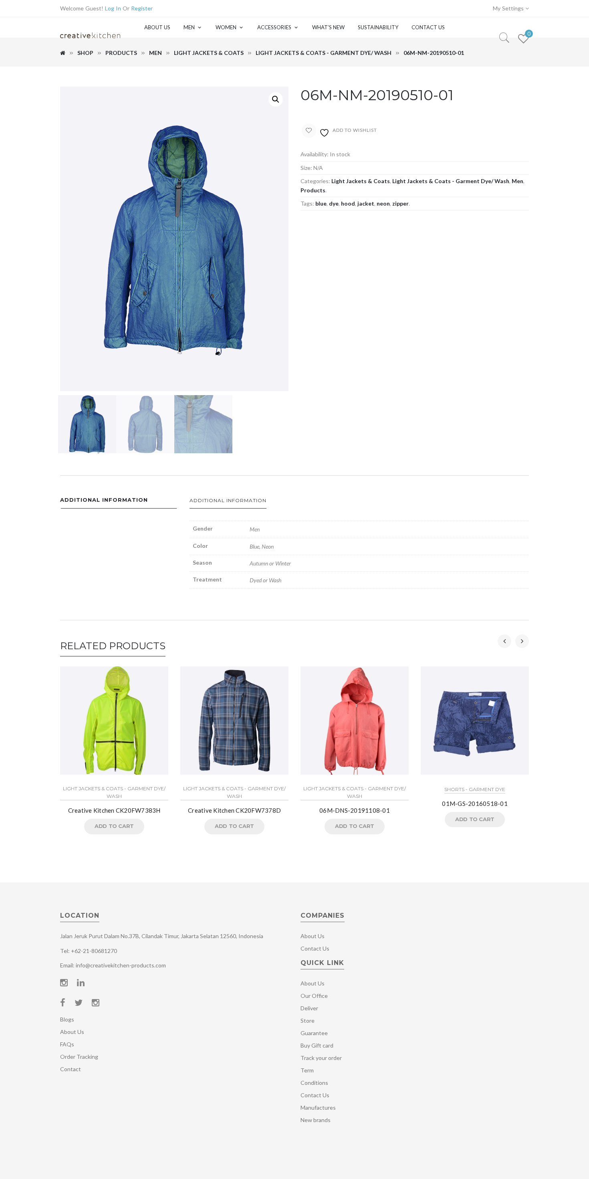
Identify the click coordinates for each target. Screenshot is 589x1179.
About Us (157, 27)
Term (307, 1070)
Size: (306, 167)
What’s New (328, 27)
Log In (113, 8)
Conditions (314, 1082)
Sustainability (378, 27)
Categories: (315, 181)
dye (334, 203)
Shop (85, 52)
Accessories (274, 27)
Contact (70, 1069)
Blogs (67, 1019)
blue (321, 203)
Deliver (309, 1008)
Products (121, 52)
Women (226, 27)
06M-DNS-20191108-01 (354, 810)
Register (142, 8)
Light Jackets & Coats (209, 52)
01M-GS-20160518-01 (475, 803)
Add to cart (114, 826)
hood (348, 203)
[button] (275, 99)
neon (383, 203)
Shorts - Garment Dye (474, 789)
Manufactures (318, 1107)
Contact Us (428, 27)
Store (308, 1020)
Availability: (315, 154)
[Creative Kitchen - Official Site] (90, 43)
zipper (400, 203)
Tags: (307, 203)
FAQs (67, 1044)
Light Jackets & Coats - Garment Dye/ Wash (323, 52)
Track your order (321, 1057)
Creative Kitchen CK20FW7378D (234, 810)
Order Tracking (79, 1056)
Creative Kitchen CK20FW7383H (114, 810)
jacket (365, 203)
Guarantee (314, 1033)
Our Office (314, 995)
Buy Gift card (317, 1045)
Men (189, 27)
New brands (316, 1119)
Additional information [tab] (104, 500)
